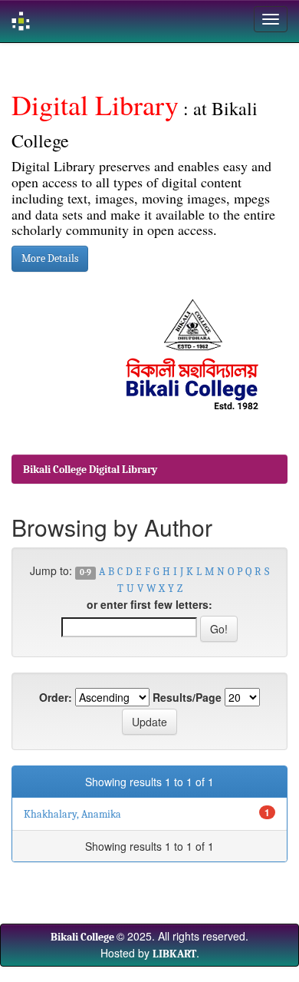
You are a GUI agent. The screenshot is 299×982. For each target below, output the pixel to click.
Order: (55, 697)
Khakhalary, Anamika (72, 814)
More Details (49, 258)
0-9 (85, 572)
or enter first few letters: (149, 604)
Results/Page (187, 697)
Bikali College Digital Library (90, 469)
